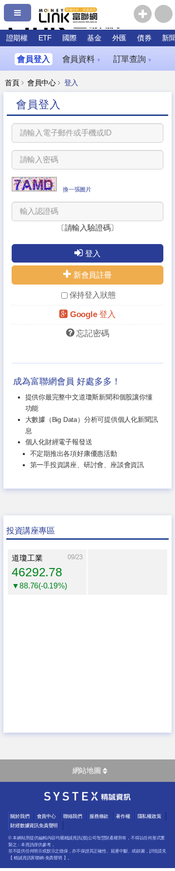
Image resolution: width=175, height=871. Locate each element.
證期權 (17, 38)
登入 (93, 253)
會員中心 (41, 83)
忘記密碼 (92, 333)
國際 (69, 38)
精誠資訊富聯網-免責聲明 (38, 857)
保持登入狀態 (93, 295)
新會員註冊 (92, 275)
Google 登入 (93, 314)
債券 (144, 38)
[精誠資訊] (87, 798)
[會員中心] (164, 14)
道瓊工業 (27, 558)
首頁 (12, 83)
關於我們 (19, 816)
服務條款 (98, 816)
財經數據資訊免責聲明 (34, 825)
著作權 (123, 816)
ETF (45, 38)
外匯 (119, 38)
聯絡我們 (72, 816)
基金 (94, 38)
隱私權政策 (149, 816)
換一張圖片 (77, 189)
